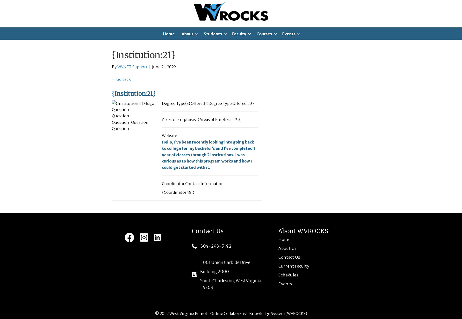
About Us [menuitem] (287, 248)
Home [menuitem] (169, 33)
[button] (196, 34)
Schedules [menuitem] (288, 275)
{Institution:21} (133, 93)
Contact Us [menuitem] (289, 257)
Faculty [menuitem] (239, 33)
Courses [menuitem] (264, 33)
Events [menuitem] (288, 33)
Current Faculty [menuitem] (293, 266)
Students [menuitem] (213, 33)
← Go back (121, 79)
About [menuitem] (187, 33)
